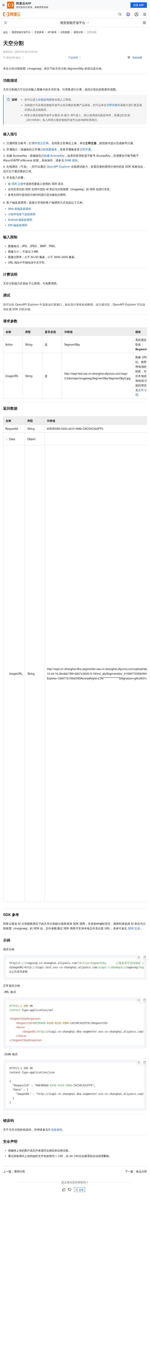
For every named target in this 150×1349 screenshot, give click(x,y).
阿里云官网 (42, 143)
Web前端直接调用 (19, 209)
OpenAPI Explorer (58, 166)
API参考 (52, 32)
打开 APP (139, 5)
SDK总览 (17, 184)
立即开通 (85, 149)
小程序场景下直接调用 (21, 214)
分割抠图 (65, 32)
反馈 (81, 1189)
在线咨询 (43, 99)
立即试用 (111, 105)
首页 (5, 32)
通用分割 (78, 32)
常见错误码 (55, 1129)
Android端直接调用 (20, 220)
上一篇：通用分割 (14, 1171)
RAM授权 (71, 160)
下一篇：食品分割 (136, 1171)
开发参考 (39, 32)
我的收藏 (137, 57)
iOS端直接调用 (17, 225)
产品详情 (73, 57)
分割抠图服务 (48, 149)
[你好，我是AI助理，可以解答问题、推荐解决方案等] (128, 14)
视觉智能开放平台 (21, 32)
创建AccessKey (54, 155)
